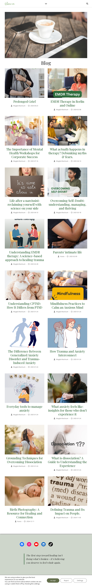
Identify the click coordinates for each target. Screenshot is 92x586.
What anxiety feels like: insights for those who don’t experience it (67, 410)
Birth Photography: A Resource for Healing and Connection (24, 513)
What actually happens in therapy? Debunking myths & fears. (67, 153)
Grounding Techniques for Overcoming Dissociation (24, 460)
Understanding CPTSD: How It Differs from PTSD (24, 305)
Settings (80, 580)
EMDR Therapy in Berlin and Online (67, 103)
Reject (66, 580)
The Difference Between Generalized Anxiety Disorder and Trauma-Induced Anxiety (24, 357)
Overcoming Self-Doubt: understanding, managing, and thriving (67, 204)
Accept (53, 580)
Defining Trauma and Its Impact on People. (67, 511)
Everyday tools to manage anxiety (24, 408)
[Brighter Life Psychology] (9, 3)
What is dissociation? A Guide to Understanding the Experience (67, 462)
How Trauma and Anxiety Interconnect (67, 353)
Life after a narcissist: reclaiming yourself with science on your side (24, 204)
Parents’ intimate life (67, 252)
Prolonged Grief (24, 101)
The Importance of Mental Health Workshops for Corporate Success (24, 153)
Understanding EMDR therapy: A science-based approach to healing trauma (24, 256)
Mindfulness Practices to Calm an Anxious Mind (67, 305)
